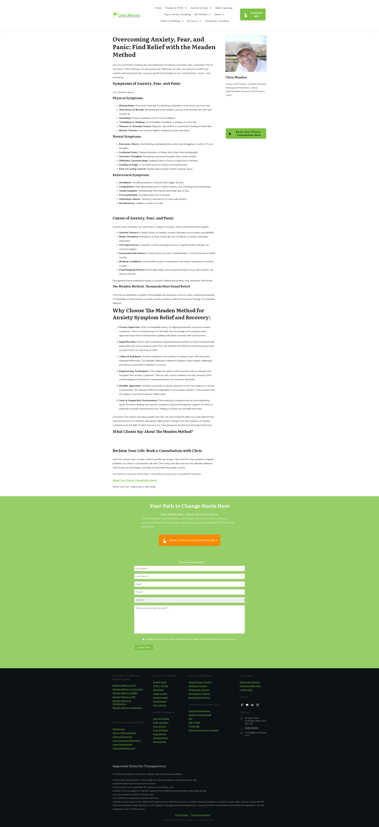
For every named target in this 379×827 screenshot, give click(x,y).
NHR (197, 722)
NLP (190, 718)
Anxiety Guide (159, 682)
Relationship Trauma (199, 690)
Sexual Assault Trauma (200, 682)
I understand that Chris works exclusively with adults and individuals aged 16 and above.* (191, 639)
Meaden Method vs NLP (124, 697)
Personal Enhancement (124, 748)
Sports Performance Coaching (204, 730)
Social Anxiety (160, 701)
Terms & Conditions (200, 815)
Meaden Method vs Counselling (128, 689)
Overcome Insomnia (122, 736)
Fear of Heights (160, 730)
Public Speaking (160, 722)
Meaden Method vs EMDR (125, 693)
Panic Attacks (159, 705)
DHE (191, 722)
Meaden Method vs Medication (127, 707)
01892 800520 (251, 728)
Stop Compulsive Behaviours (127, 740)
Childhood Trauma (198, 686)
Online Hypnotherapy (250, 682)
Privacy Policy (181, 815)
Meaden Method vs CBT (124, 685)
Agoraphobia (159, 741)
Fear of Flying (159, 726)
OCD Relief (158, 690)
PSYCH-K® (194, 726)
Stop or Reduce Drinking (124, 733)
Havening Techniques (200, 715)
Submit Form (143, 647)
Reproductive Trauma (199, 693)
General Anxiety (160, 697)
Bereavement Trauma (199, 697)
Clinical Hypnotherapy (199, 711)
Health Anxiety (160, 693)
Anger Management (122, 744)
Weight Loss (119, 729)
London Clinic (246, 690)
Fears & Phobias (161, 718)
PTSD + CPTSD (160, 686)
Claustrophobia (160, 738)
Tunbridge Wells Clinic (250, 686)
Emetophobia (159, 734)
